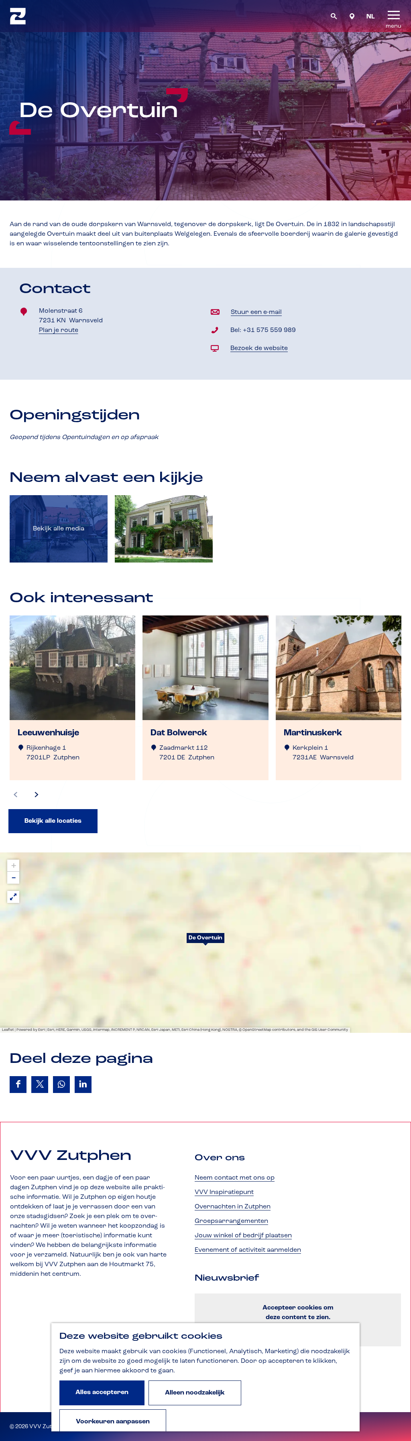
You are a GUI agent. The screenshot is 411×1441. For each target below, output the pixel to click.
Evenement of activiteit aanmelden (248, 1250)
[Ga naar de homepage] (18, 16)
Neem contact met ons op (235, 1178)
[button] (205, 942)
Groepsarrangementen (231, 1221)
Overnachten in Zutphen (233, 1207)
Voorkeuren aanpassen (113, 1422)
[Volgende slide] (36, 794)
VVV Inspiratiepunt (224, 1192)
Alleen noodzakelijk (195, 1393)
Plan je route (61, 331)
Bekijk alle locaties (52, 821)
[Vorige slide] (15, 794)
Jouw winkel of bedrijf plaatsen (243, 1236)
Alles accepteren (101, 1392)
